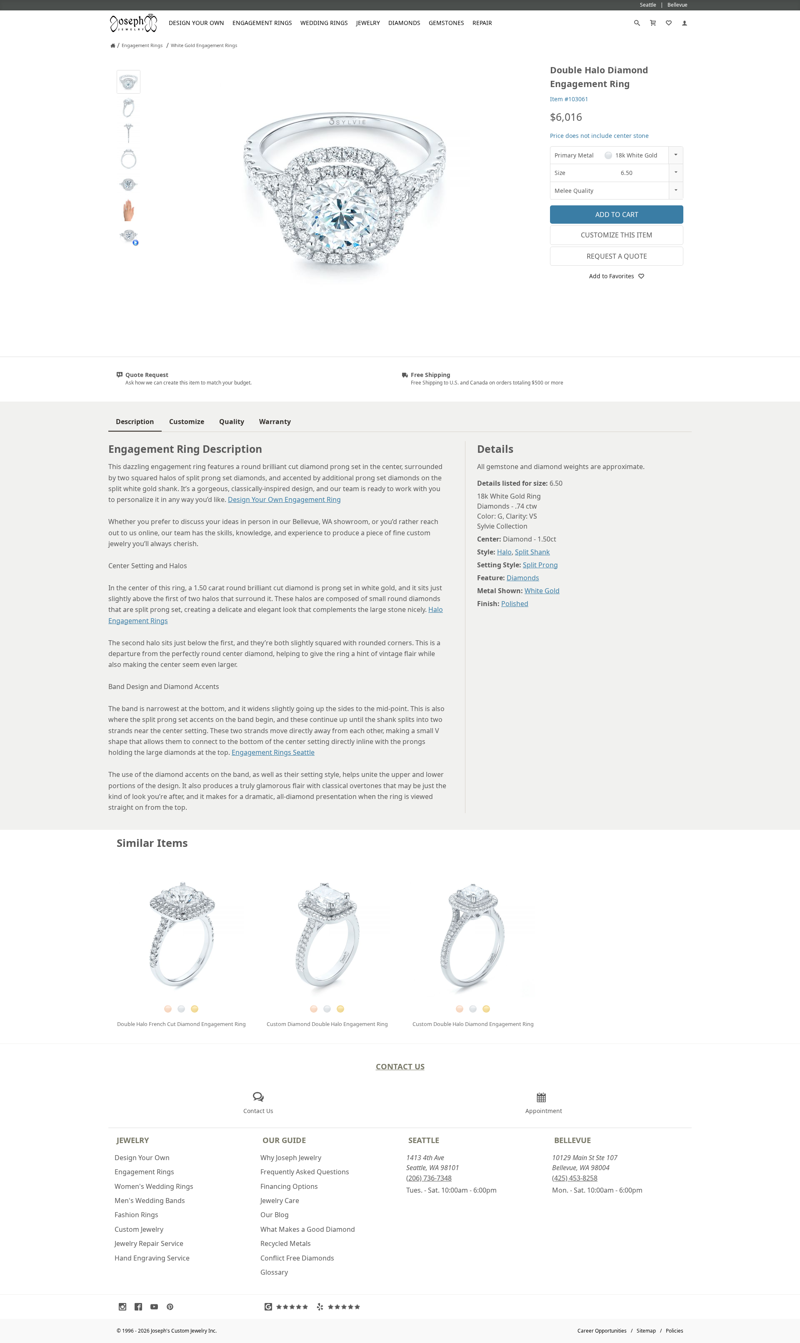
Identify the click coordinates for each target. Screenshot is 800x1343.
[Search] (637, 22)
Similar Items (152, 843)
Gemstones (446, 23)
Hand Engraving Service (152, 1258)
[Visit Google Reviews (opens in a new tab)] (288, 1307)
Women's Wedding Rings (154, 1186)
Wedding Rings (324, 23)
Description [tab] (135, 421)
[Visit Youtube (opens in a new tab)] (156, 1307)
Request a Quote (617, 256)
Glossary (274, 1272)
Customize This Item (616, 235)
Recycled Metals (285, 1243)
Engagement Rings (262, 23)
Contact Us (400, 1066)
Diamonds (404, 23)
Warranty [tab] (275, 421)
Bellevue (572, 1140)
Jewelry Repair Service (149, 1243)
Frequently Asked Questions (304, 1171)
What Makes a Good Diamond (307, 1229)
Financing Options (289, 1186)
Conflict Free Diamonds (297, 1258)
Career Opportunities (602, 1330)
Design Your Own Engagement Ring (284, 499)
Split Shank (532, 552)
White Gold (542, 590)
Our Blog (274, 1214)
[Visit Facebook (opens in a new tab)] (140, 1307)
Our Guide (284, 1140)
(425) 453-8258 (575, 1178)
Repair (482, 23)
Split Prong (540, 564)
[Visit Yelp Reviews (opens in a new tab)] (340, 1307)
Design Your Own (196, 23)
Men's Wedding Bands (150, 1200)
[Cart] (653, 22)
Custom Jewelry (139, 1229)
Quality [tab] (231, 421)
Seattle (423, 1140)
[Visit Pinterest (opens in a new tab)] (172, 1307)
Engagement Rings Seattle (273, 752)
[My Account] (685, 22)
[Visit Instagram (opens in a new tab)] (124, 1307)
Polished (514, 603)
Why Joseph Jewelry (290, 1157)
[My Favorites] (669, 22)
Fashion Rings (136, 1214)
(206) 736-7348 (429, 1178)
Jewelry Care (279, 1200)
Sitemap (646, 1330)
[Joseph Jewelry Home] (112, 45)
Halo (504, 552)
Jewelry (368, 23)
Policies (674, 1330)
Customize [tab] (186, 421)
